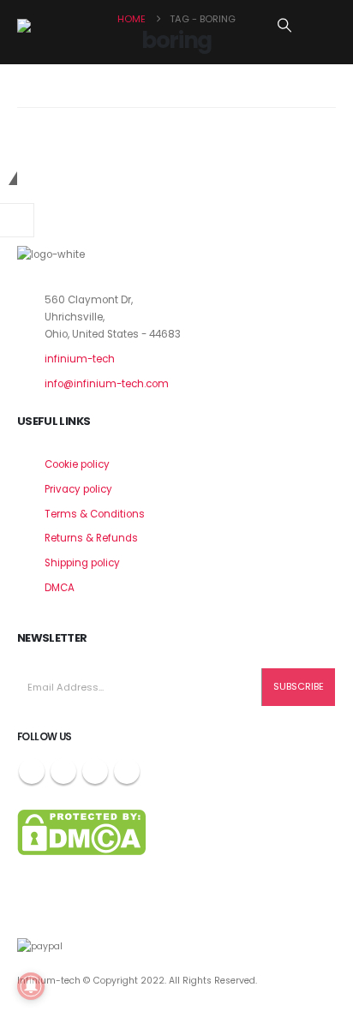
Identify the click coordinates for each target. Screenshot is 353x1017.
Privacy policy (78, 489)
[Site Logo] (60, 26)
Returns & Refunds (91, 538)
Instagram (95, 771)
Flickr (127, 771)
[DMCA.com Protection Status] (81, 832)
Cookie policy (77, 464)
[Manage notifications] (31, 986)
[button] (285, 25)
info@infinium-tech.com (107, 384)
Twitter (63, 771)
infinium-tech (80, 359)
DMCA (60, 588)
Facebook (32, 771)
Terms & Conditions (95, 514)
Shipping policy (82, 563)
